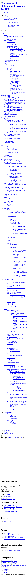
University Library (14, 78)
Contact (6, 28)
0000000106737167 (9, 496)
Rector (8, 43)
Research (3, 145)
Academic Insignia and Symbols (15, 36)
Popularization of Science (10, 158)
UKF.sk (6, 12)
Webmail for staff (11, 16)
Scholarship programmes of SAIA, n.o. (16, 184)
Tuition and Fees (11, 133)
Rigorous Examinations (9, 140)
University (3, 33)
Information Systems (9, 19)
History (5, 35)
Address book (7, 14)
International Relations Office (11, 194)
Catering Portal (10, 26)
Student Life (7, 144)
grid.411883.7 (7, 494)
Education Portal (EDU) (13, 22)
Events (8, 198)
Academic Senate (11, 42)
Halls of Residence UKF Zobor (14, 109)
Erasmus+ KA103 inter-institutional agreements (16, 172)
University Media (8, 202)
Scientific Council (11, 44)
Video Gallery (10, 201)
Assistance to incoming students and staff (14, 187)
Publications (7, 155)
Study (2, 117)
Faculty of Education (15, 81)
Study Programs (11, 123)
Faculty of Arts (7, 96)
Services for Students (9, 142)
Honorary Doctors (11, 39)
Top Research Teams (12, 149)
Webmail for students (12, 18)
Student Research (8, 156)
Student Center (7, 113)
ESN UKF (9, 193)
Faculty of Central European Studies (13, 98)
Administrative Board (12, 46)
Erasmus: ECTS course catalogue (12, 138)
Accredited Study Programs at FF (18, 130)
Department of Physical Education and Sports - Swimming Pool (18, 84)
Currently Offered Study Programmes (13, 507)
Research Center (8, 154)
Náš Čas (9, 204)
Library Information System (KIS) (15, 23)
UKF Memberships (8, 162)
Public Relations (5, 195)
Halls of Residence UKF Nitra (14, 107)
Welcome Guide (8, 521)
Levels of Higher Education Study (15, 120)
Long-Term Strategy (9, 58)
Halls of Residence (8, 106)
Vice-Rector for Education (16, 49)
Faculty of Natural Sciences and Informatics (14, 100)
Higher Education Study (10, 119)
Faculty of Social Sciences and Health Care (14, 102)
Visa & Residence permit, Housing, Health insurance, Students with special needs (16, 190)
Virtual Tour (10, 70)
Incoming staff (13, 170)
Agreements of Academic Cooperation (13, 163)
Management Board (12, 47)
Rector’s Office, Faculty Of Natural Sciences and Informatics (18, 72)
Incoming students (14, 169)
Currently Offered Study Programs (12, 134)
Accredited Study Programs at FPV (18, 124)
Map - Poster (10, 68)
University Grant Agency (13, 152)
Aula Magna (13, 74)
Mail (5, 15)
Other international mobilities (11, 183)
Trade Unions (7, 61)
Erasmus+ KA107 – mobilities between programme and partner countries (16, 175)
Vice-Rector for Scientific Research (18, 50)
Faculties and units (5, 95)
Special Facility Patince (9, 116)
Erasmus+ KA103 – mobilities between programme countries (16, 167)
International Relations (6, 159)
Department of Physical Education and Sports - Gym (18, 87)
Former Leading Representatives (15, 37)
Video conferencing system (13, 25)
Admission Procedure (9, 135)
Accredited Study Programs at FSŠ (18, 128)
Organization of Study (9, 137)
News (5, 197)
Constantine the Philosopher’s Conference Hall (17, 76)
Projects (6, 151)
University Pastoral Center (16, 79)
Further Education (8, 141)
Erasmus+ (6, 165)
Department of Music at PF (16, 82)
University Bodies (8, 40)
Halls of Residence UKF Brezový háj (16, 110)
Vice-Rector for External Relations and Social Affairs (18, 55)
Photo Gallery (10, 200)
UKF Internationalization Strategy (12, 161)
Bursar (11, 57)
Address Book (10, 65)
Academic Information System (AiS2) (16, 21)
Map (8, 67)
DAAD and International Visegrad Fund (17, 186)
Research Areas (10, 148)
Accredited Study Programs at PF (18, 131)
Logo (5, 63)
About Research (8, 147)
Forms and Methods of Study (14, 121)
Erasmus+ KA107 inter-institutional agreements (16, 181)
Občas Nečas (10, 205)
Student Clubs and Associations (11, 60)
